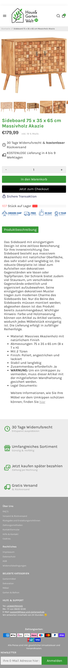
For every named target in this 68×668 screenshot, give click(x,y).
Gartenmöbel (9, 579)
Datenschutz (9, 556)
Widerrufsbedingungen (14, 565)
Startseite (5, 29)
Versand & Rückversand (15, 516)
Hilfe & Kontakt (10, 534)
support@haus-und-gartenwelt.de (27, 612)
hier (42, 402)
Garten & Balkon (11, 592)
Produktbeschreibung (20, 230)
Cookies (7, 538)
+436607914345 (15, 606)
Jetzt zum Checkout (34, 189)
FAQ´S (5, 511)
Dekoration (8, 583)
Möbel (6, 588)
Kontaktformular (11, 529)
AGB (5, 561)
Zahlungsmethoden (13, 525)
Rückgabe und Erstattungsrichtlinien (21, 520)
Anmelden (54, 661)
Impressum (9, 552)
